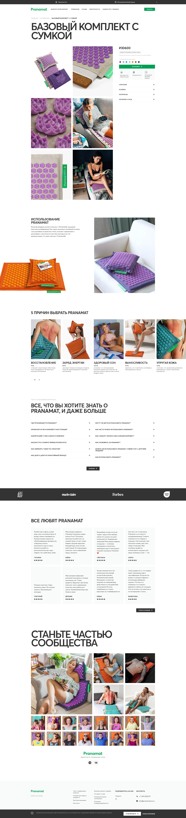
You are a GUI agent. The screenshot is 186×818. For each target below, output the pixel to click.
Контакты (76, 803)
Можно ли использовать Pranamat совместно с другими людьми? (120, 450)
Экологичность (94, 9)
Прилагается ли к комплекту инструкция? (49, 429)
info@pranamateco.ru (147, 801)
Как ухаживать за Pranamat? (108, 442)
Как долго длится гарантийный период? (49, 455)
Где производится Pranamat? (44, 423)
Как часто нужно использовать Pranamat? (114, 429)
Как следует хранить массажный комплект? (114, 436)
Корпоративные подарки (102, 791)
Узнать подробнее (149, 813)
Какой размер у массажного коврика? (47, 436)
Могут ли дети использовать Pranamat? (113, 423)
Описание (123, 84)
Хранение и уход (125, 99)
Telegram (118, 796)
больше (92, 468)
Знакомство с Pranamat (110, 9)
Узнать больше (144, 610)
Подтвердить (131, 814)
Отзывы (84, 9)
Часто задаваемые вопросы (79, 792)
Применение (75, 9)
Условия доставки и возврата (79, 796)
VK (116, 799)
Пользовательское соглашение (100, 797)
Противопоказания (79, 800)
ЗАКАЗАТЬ (150, 9)
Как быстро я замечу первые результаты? (49, 442)
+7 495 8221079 (144, 796)
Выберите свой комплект (59, 9)
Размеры (122, 89)
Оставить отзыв (99, 794)
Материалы (123, 94)
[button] (39, 380)
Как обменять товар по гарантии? (45, 449)
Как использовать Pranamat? (108, 457)
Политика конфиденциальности (101, 802)
